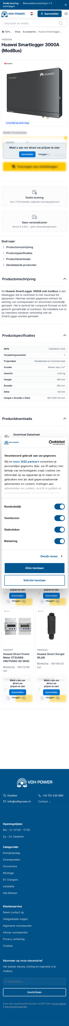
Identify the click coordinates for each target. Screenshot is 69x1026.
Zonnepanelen (11, 859)
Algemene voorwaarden (17, 925)
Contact (44, 801)
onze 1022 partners (26, 461)
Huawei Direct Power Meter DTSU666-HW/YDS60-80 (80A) (16, 657)
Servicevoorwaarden (16, 1006)
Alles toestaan (34, 568)
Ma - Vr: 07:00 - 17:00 (16, 829)
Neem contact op (13, 912)
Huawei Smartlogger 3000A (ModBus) (49, 31)
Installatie (8, 886)
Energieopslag (11, 852)
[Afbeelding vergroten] (34, 93)
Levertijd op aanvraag (17, 122)
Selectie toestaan (34, 580)
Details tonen (49, 556)
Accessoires (29, 31)
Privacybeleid (59, 1003)
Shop (17, 31)
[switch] (59, 518)
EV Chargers (10, 879)
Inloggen (44, 154)
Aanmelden (51, 13)
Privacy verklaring (14, 939)
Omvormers (10, 866)
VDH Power (5, 31)
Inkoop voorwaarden (15, 932)
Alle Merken (10, 893)
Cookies (8, 945)
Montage (8, 872)
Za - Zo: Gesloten (13, 836)
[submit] (61, 23)
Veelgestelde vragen (15, 919)
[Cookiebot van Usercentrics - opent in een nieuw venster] (49, 442)
